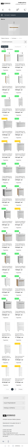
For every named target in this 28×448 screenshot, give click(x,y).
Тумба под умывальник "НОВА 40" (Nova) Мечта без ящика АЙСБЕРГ (20, 109)
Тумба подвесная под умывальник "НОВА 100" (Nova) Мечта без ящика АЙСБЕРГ (20, 132)
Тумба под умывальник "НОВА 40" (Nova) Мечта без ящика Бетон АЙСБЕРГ (20, 87)
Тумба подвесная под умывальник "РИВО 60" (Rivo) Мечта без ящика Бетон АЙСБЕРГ (7, 199)
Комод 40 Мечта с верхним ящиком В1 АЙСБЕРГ (6, 334)
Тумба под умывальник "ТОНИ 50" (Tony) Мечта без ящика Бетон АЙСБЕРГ (20, 267)
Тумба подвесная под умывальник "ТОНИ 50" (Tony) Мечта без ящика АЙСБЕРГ (20, 312)
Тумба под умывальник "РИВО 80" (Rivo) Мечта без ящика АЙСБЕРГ (7, 154)
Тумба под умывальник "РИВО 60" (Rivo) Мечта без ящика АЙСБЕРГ (20, 222)
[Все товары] (4, 49)
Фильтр (6, 46)
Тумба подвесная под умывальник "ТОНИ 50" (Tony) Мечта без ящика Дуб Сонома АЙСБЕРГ (20, 289)
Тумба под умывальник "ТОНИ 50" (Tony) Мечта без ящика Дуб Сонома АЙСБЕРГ (7, 267)
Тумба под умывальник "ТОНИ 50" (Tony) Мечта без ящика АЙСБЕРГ (7, 289)
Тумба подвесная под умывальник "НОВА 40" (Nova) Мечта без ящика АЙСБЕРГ (7, 109)
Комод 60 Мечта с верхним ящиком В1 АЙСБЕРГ (19, 334)
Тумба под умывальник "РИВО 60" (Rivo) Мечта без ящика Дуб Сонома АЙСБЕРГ (20, 199)
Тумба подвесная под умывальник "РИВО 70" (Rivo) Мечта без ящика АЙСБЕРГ (20, 177)
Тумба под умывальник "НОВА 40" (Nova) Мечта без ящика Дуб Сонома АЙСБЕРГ (7, 87)
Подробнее (5, 70)
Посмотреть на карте (8, 425)
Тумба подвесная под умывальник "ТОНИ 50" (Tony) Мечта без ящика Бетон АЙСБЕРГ (7, 312)
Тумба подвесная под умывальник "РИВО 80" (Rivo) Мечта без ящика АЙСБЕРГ (7, 177)
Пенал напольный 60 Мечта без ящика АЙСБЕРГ (19, 379)
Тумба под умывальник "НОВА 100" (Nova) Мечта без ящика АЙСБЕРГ (7, 132)
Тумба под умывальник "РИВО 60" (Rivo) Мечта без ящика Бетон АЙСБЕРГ (7, 222)
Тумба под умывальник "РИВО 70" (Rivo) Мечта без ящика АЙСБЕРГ (20, 154)
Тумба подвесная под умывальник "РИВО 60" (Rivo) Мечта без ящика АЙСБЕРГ (20, 244)
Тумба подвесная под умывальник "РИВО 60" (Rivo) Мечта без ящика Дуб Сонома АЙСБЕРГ (7, 244)
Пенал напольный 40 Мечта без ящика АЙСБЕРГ (19, 357)
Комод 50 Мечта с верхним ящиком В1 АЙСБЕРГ (6, 357)
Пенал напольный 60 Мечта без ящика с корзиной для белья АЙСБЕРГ (6, 379)
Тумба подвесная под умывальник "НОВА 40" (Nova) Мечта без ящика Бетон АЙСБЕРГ (20, 64)
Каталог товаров (10, 15)
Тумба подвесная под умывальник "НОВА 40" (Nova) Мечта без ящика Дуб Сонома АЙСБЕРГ (7, 64)
